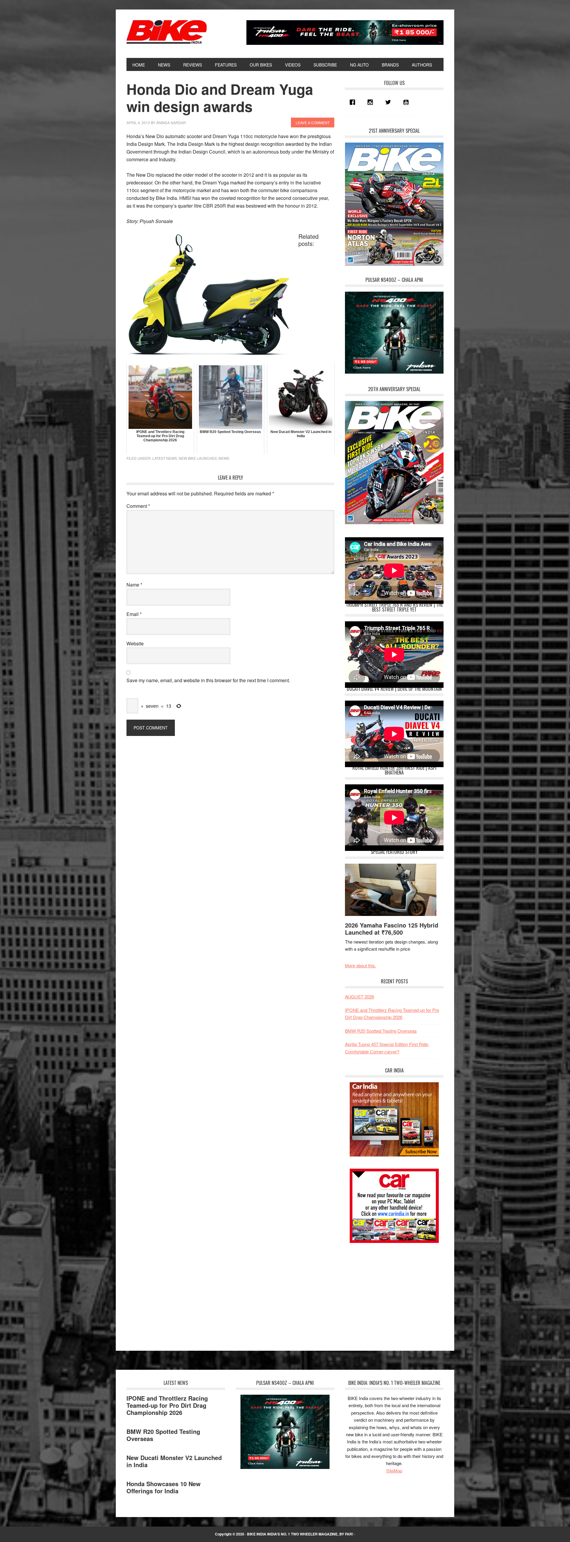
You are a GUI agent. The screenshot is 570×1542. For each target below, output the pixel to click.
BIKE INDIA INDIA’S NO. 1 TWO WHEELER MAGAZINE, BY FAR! (300, 1534)
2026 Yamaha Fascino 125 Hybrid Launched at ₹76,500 (391, 928)
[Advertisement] (389, 1292)
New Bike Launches (198, 458)
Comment (138, 506)
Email (134, 614)
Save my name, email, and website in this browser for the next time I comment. (208, 680)
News (223, 458)
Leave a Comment (313, 122)
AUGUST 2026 (359, 996)
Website (135, 643)
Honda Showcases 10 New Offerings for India (163, 1487)
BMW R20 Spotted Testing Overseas (381, 1031)
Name (134, 584)
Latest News (164, 458)
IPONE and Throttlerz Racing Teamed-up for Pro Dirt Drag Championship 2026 (167, 1405)
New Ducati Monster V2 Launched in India (174, 1461)
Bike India (166, 32)
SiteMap (394, 1470)
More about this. (360, 965)
